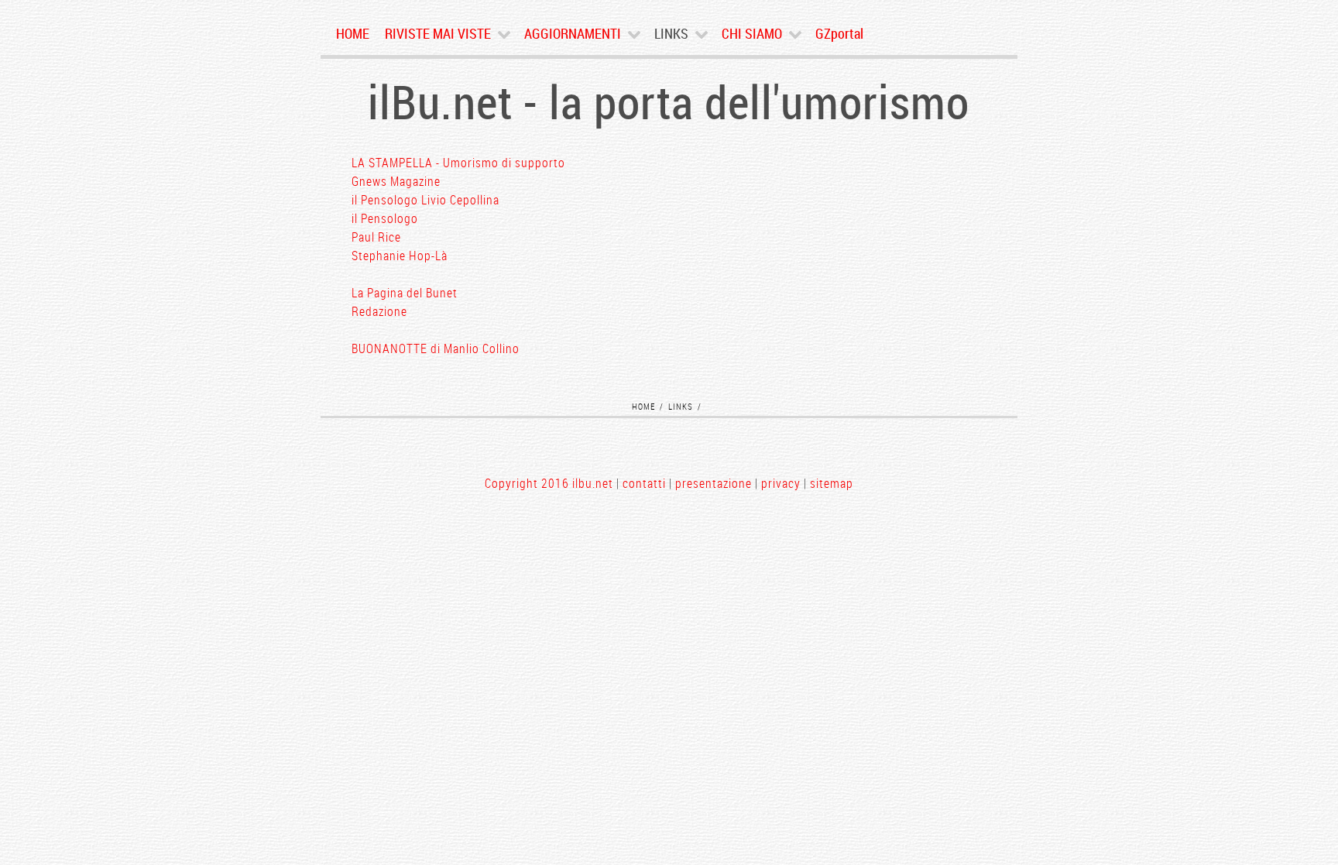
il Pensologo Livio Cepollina (425, 199)
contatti (644, 483)
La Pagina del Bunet (405, 292)
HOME (352, 33)
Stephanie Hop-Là (400, 255)
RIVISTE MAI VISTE (438, 33)
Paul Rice (376, 236)
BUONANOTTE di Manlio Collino (436, 348)
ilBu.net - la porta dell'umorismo (668, 101)
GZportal (839, 33)
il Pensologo (385, 218)
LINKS (671, 33)
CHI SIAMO (752, 33)
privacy (781, 483)
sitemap (831, 483)
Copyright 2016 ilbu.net (549, 483)
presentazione (713, 483)
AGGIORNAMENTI (572, 33)
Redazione (379, 311)
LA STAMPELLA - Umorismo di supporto (458, 162)
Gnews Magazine (396, 181)
